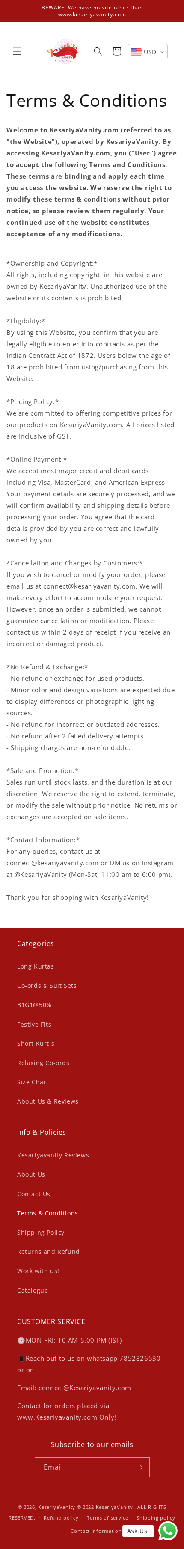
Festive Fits (34, 1024)
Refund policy (61, 1517)
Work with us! (38, 1271)
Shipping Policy (41, 1232)
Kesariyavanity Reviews (53, 1155)
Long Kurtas (35, 966)
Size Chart (33, 1082)
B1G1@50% (34, 1005)
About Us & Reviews (48, 1101)
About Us (31, 1174)
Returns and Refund (48, 1251)
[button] (17, 51)
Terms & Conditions (47, 1213)
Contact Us (33, 1194)
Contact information (96, 1531)
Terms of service (107, 1517)
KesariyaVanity (56, 1507)
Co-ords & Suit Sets (47, 985)
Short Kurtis (35, 1043)
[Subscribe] (140, 1467)
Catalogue (32, 1290)
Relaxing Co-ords (43, 1063)
